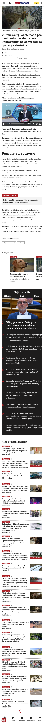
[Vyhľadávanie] (4, 3)
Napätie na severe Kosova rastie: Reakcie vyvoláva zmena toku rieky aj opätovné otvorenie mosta (22, 372)
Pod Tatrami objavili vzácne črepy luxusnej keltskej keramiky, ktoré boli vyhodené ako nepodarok (14, 679)
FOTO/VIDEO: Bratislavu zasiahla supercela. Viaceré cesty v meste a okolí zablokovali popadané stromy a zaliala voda (15, 581)
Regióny (13, 257)
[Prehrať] (4, 124)
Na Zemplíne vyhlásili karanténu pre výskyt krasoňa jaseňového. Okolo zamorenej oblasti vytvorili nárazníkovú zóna (24, 337)
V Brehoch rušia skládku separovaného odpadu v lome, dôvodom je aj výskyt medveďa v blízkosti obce (13, 542)
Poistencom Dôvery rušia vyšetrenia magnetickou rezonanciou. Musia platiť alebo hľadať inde (22, 360)
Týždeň (36, 296)
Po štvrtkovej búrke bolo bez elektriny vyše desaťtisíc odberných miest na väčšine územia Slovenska (15, 555)
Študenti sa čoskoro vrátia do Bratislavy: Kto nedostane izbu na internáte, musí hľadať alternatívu (14, 651)
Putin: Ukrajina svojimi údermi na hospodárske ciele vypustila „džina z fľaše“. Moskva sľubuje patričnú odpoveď (23, 416)
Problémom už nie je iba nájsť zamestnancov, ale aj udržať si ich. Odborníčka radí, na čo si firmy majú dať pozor (24, 349)
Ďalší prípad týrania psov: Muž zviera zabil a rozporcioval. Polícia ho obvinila (20, 278)
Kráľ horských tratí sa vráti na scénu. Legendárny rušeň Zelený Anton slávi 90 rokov (15, 476)
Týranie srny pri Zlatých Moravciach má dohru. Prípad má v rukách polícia (15, 624)
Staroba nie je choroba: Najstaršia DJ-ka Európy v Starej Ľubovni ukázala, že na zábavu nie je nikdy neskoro (15, 488)
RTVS (5, 53)
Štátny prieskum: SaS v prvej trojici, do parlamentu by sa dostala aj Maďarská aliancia (21, 325)
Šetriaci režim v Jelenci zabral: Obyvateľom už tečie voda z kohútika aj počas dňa (15, 704)
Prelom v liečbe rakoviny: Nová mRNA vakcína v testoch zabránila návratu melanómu (21, 395)
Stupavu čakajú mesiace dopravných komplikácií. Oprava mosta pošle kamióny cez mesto (15, 691)
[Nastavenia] (37, 123)
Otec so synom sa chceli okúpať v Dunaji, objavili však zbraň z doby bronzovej (22, 405)
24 (36, 3)
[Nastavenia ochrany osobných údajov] (4, 720)
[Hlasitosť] (33, 124)
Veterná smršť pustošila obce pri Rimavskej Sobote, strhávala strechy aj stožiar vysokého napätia (24, 427)
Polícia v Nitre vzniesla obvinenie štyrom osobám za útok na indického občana (15, 513)
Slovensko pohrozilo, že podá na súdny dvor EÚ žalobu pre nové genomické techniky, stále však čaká (23, 383)
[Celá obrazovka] (40, 124)
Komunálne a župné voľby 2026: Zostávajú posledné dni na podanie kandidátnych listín (14, 451)
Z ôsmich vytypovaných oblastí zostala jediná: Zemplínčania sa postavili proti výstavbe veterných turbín (14, 665)
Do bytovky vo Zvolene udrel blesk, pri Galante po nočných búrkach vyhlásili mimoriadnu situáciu (14, 501)
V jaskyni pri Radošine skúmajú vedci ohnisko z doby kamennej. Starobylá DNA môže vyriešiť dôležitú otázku (15, 596)
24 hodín (7, 296)
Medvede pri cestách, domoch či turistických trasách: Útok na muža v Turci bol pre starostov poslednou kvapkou (15, 611)
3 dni (22, 296)
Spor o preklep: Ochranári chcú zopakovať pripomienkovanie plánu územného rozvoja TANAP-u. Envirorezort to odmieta (15, 638)
